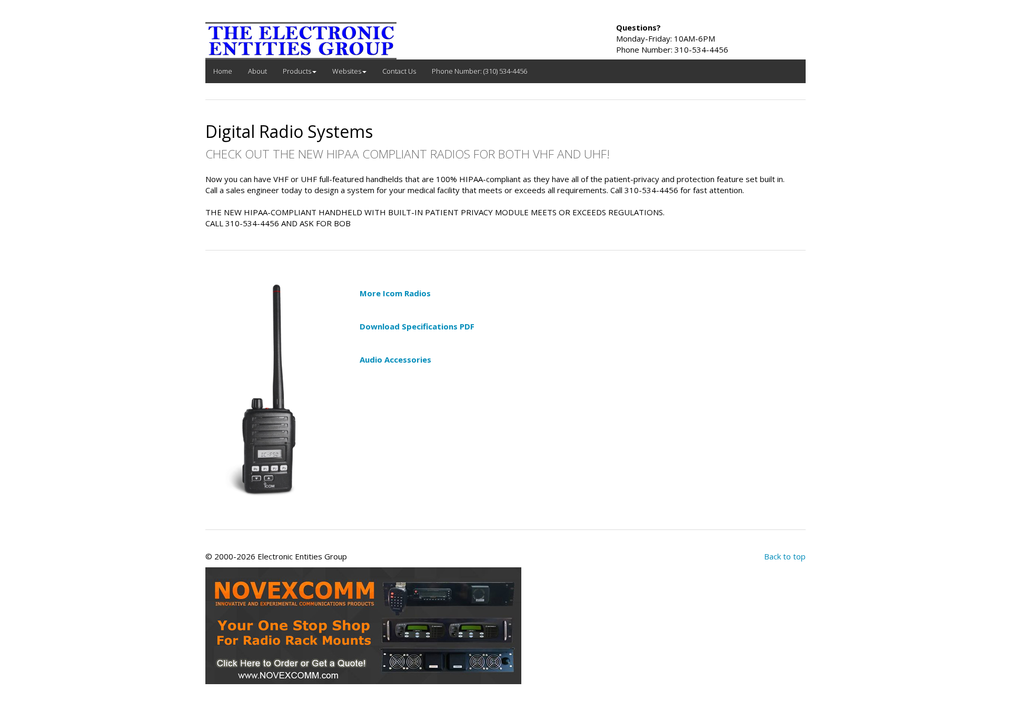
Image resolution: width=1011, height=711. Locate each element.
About (257, 71)
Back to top (785, 556)
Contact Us (399, 71)
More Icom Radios (395, 293)
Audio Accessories (395, 359)
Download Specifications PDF (417, 326)
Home (222, 71)
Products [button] (297, 71)
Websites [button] (346, 71)
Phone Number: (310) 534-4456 (479, 71)
